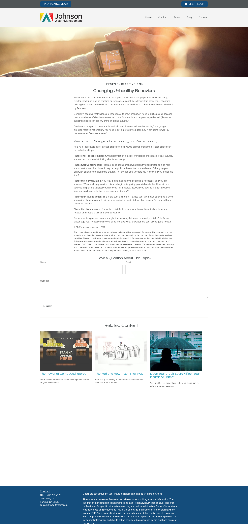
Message (44, 281)
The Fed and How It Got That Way (119, 373)
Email (128, 262)
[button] (148, 17)
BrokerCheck (155, 494)
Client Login (196, 4)
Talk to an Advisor (56, 4)
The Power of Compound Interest (63, 373)
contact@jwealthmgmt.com (53, 505)
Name (43, 262)
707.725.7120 (54, 495)
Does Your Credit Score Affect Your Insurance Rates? (175, 375)
